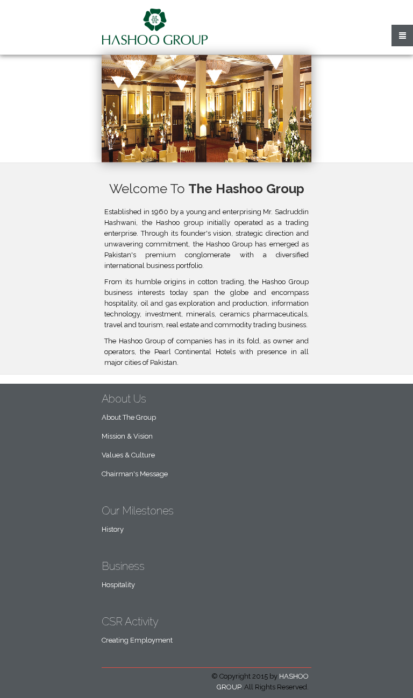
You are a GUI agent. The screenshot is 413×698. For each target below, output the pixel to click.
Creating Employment (137, 640)
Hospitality (118, 585)
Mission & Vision (127, 436)
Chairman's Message (135, 474)
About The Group (129, 417)
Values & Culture (128, 455)
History (113, 529)
